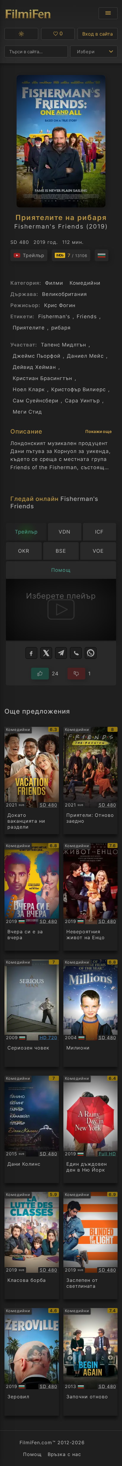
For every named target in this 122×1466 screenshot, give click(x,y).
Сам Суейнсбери (35, 401)
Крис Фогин (60, 305)
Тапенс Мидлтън (63, 345)
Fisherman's (54, 316)
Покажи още (98, 431)
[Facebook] (31, 653)
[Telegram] (61, 653)
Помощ (32, 1454)
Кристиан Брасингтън (42, 378)
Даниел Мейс (85, 356)
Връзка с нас (64, 1454)
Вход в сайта (97, 34)
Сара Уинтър (82, 401)
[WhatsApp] (91, 653)
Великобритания (64, 294)
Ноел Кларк (29, 389)
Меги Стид (27, 412)
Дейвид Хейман (34, 367)
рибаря (61, 328)
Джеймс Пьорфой (36, 356)
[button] (21, 34)
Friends (87, 316)
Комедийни (85, 283)
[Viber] (76, 653)
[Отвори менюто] (108, 13)
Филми (54, 283)
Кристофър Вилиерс (78, 389)
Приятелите (29, 328)
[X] (46, 653)
